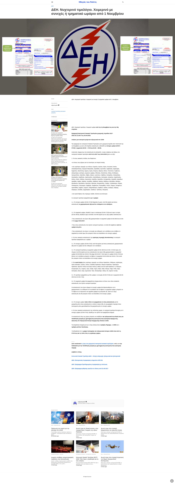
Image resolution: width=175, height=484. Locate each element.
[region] (98, 113)
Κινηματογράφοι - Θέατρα (57, 454)
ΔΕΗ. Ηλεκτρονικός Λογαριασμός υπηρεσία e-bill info (87, 360)
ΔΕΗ (52, 6)
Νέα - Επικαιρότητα (55, 425)
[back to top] (172, 481)
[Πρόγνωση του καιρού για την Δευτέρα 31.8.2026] (62, 417)
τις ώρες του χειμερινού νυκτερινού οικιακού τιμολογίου (97, 343)
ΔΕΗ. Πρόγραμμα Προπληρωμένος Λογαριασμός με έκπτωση (89, 364)
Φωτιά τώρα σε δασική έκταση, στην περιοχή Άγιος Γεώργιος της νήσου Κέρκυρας (87, 430)
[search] (123, 2)
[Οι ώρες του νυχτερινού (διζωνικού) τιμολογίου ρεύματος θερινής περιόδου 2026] (59, 127)
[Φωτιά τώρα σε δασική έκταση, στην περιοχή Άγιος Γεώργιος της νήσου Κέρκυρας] (87, 417)
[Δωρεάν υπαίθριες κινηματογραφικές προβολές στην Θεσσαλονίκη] (62, 446)
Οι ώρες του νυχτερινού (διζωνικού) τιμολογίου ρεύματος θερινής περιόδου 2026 (59, 134)
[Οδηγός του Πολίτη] (87, 2)
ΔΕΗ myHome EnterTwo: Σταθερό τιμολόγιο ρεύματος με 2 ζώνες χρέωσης (59, 157)
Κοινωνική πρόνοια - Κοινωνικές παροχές (86, 454)
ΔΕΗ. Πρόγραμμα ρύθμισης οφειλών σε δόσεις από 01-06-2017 (90, 368)
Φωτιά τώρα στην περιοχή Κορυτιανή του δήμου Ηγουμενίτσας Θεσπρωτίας (112, 459)
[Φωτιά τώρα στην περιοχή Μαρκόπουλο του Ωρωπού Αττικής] (112, 417)
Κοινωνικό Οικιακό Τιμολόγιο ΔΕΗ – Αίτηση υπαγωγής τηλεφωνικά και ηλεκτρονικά (96, 356)
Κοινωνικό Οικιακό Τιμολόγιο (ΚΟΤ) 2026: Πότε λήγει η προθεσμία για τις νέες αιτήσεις (87, 459)
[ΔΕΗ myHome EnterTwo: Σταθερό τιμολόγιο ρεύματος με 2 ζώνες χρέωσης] (59, 149)
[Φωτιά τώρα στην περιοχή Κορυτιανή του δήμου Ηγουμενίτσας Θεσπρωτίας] (112, 446)
